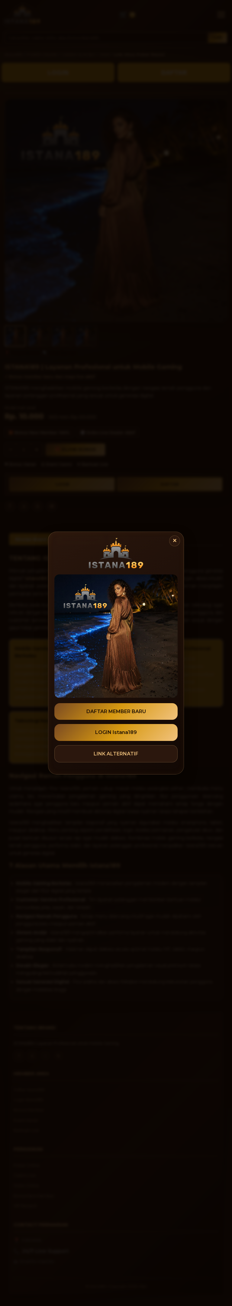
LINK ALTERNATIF (116, 754)
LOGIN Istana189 (116, 732)
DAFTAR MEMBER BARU (116, 711)
